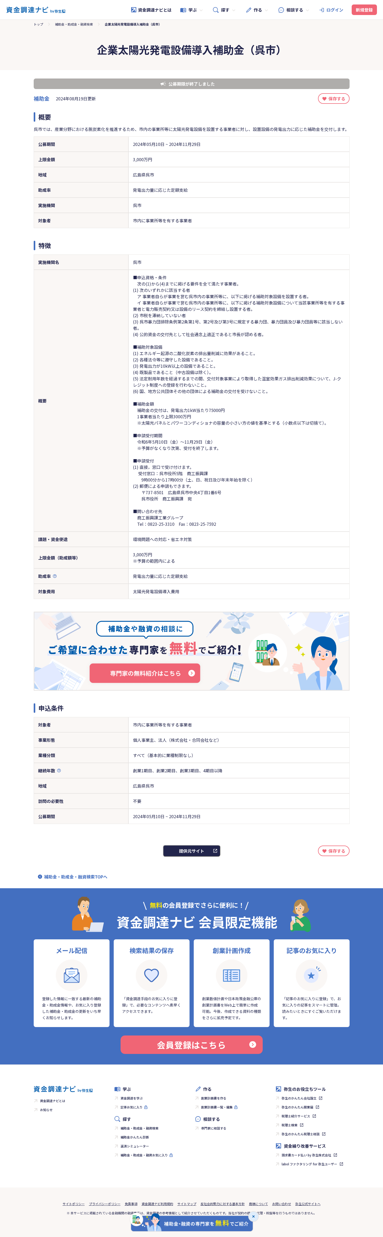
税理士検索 (289, 1125)
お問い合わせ (281, 1203)
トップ (38, 24)
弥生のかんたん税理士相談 (301, 1134)
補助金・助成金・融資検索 (74, 24)
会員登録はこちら (191, 1045)
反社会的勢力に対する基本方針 (223, 1203)
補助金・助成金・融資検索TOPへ (75, 876)
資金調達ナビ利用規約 (157, 1203)
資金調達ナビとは (155, 10)
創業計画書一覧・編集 (217, 1107)
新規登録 (364, 10)
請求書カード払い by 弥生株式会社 (306, 1155)
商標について (258, 1203)
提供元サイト (191, 851)
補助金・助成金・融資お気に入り (144, 1155)
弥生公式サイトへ (308, 1203)
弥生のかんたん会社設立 (299, 1098)
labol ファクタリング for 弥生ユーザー (309, 1164)
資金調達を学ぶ (132, 1098)
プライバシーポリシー (105, 1203)
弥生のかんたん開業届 (297, 1107)
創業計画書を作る (213, 1098)
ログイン (334, 10)
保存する (337, 98)
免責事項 (131, 1203)
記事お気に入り (132, 1107)
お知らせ (46, 1109)
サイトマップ (186, 1203)
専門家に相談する (213, 1128)
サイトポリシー (74, 1203)
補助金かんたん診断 (135, 1137)
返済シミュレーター (135, 1146)
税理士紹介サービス (296, 1116)
